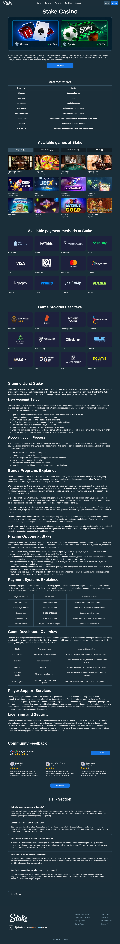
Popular (19, 150)
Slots (98, 150)
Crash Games (71, 150)
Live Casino (45, 150)
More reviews (59, 785)
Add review (100, 753)
